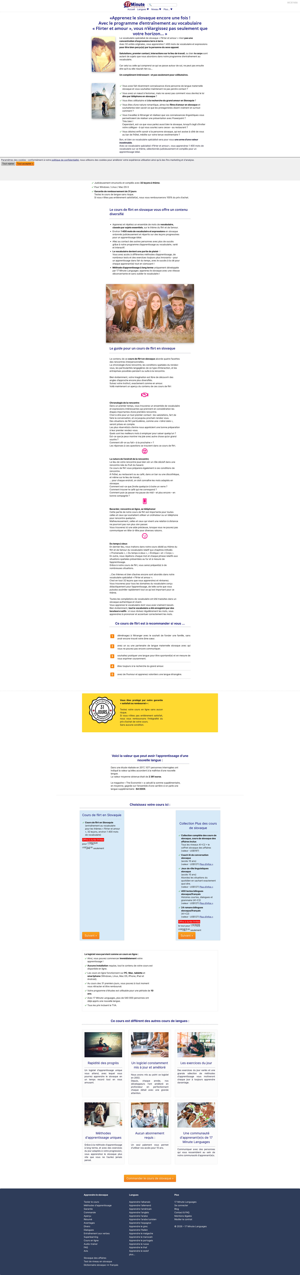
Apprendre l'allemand (140, 1205)
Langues (141, 9)
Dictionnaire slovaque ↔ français (101, 1265)
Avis (86, 1251)
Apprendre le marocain (141, 1237)
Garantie (88, 1209)
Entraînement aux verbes (97, 1233)
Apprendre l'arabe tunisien (142, 1219)
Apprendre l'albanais (139, 1202)
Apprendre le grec (138, 1226)
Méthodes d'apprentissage (98, 1205)
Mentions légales (183, 1216)
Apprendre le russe (139, 1244)
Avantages (89, 1223)
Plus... (167, 9)
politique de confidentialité (65, 160)
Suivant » (91, 935)
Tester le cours (91, 1202)
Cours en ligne (91, 1240)
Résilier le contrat (183, 1219)
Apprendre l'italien (138, 1230)
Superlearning (91, 1237)
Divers (87, 1226)
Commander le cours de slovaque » (150, 1178)
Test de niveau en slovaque (98, 1261)
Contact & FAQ (181, 1212)
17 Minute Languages (185, 1202)
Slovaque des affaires (95, 1258)
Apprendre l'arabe (138, 1216)
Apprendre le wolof (139, 1251)
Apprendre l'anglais (139, 1212)
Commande (90, 1212)
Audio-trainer (91, 1244)
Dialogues (89, 1230)
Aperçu (87, 1216)
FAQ (86, 1247)
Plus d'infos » (206, 864)
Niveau (154, 9)
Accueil (131, 9)
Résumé (88, 1219)
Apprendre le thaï (138, 1247)
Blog (176, 1209)
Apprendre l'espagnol (140, 1223)
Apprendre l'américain (140, 1209)
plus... (132, 1254)
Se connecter (181, 1205)
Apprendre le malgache (141, 1233)
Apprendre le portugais (141, 1240)
